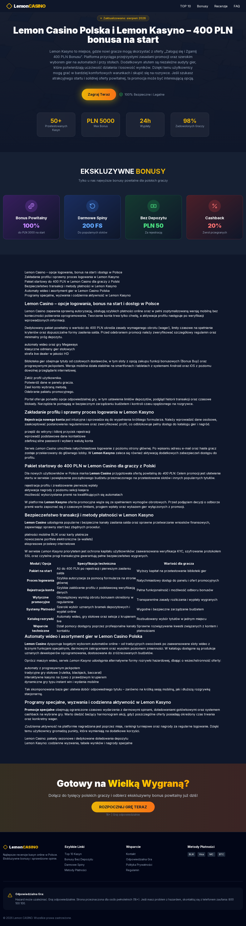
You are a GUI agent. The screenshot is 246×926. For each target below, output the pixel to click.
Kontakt (130, 854)
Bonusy (202, 6)
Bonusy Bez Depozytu (79, 859)
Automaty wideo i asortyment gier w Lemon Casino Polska (67, 291)
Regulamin (132, 870)
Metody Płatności (75, 870)
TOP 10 (185, 6)
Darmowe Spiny (75, 864)
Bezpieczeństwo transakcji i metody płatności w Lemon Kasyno (71, 286)
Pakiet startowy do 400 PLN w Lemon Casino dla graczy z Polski (72, 281)
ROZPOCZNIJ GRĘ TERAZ (123, 807)
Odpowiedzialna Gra (139, 859)
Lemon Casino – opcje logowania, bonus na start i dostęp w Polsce (73, 272)
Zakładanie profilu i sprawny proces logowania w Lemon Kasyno (72, 277)
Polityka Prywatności (139, 864)
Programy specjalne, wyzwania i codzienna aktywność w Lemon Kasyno (78, 295)
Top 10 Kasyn (73, 854)
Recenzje (221, 6)
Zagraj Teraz (99, 94)
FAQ (237, 6)
